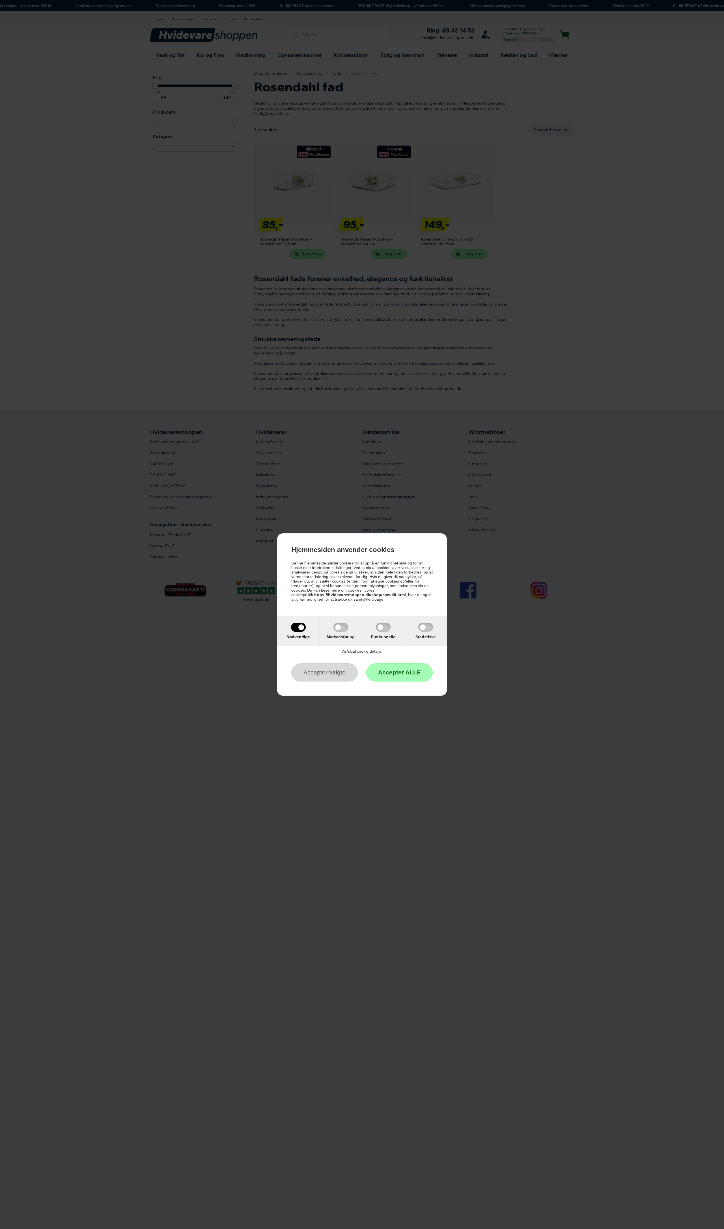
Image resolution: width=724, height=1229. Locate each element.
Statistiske (425, 637)
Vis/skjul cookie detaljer (362, 651)
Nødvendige (298, 637)
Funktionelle (383, 637)
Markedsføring (341, 637)
